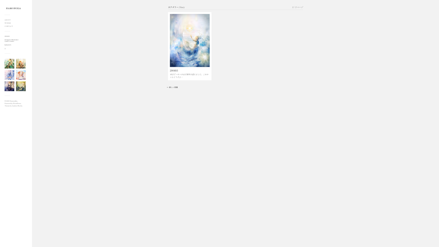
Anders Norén (17, 106)
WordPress (17, 103)
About (8, 20)
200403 (174, 70)
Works (8, 23)
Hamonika (13, 8)
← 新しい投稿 (172, 87)
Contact (9, 26)
